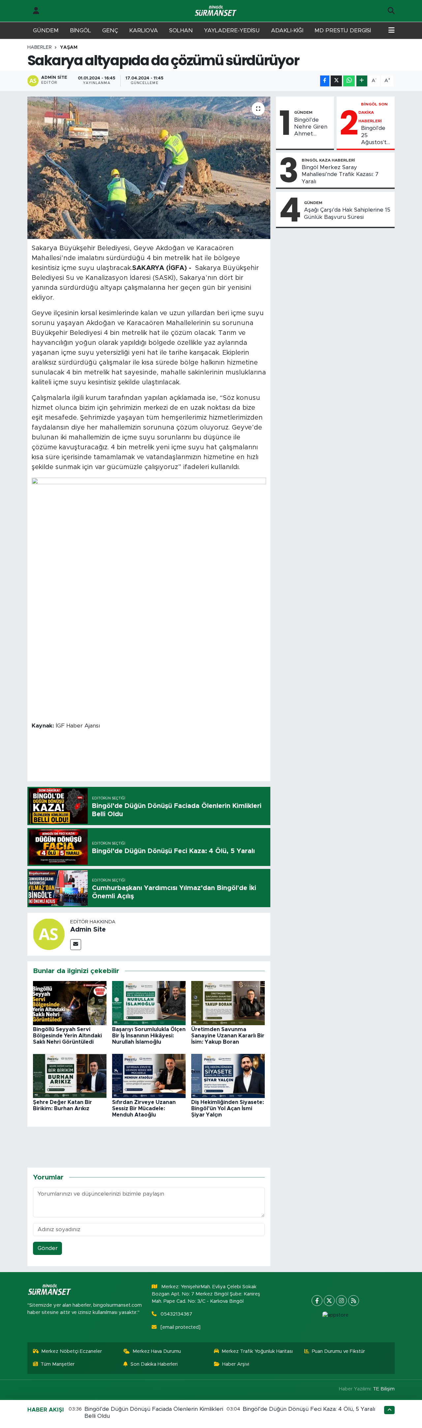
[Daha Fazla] (361, 80)
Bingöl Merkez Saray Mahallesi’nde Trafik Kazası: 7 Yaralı (340, 174)
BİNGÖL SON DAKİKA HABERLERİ (373, 112)
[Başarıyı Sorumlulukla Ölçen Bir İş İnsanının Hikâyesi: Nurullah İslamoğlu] (149, 1002)
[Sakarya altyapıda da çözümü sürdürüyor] (148, 168)
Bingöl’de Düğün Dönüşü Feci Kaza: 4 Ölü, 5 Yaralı (309, 1409)
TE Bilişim (384, 1388)
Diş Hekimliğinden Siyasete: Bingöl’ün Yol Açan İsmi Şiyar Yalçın (227, 1108)
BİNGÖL (80, 30)
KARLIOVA (143, 30)
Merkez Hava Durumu (157, 1351)
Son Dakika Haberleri (154, 1364)
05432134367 (176, 1314)
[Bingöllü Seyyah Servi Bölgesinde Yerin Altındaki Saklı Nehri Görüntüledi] (69, 1002)
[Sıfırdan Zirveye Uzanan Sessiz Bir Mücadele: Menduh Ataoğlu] (149, 1075)
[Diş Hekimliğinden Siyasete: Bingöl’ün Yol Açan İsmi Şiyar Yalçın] (228, 1075)
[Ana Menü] (391, 30)
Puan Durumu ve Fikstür (338, 1351)
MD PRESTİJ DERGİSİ (343, 30)
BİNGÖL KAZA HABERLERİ (328, 160)
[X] (329, 1300)
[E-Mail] (75, 944)
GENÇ (110, 30)
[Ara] (391, 11)
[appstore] (335, 1315)
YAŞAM (68, 47)
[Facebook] (317, 1300)
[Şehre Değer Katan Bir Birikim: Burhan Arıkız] (69, 1075)
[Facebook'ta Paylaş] (324, 80)
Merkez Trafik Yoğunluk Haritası (257, 1351)
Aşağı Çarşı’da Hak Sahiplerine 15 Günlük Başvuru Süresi (347, 213)
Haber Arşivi (235, 1364)
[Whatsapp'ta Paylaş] (349, 80)
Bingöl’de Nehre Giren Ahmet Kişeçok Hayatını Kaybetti (310, 127)
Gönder (48, 1248)
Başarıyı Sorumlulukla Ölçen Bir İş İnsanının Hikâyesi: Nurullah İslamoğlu (149, 1036)
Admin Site (88, 929)
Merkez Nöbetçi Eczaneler (71, 1351)
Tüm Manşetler (58, 1364)
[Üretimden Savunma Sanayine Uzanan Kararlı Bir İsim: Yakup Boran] (228, 1002)
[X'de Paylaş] (336, 80)
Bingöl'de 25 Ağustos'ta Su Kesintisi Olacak (375, 135)
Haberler (39, 47)
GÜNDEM (46, 30)
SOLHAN (181, 30)
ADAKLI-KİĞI (287, 30)
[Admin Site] (49, 934)
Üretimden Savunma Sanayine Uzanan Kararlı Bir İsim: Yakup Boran (227, 1036)
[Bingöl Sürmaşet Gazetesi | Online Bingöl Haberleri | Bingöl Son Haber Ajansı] (216, 11)
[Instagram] (341, 1300)
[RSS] (353, 1300)
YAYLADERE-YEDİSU (232, 30)
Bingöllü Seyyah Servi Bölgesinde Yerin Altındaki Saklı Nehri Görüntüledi (67, 1036)
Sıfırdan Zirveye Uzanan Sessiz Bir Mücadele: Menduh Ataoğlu (144, 1108)
